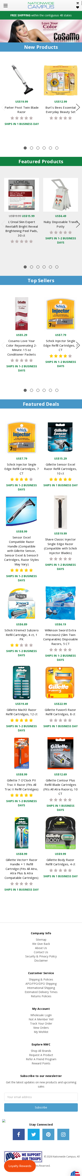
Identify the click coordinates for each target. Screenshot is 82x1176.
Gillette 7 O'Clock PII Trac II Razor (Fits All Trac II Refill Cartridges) (22, 784)
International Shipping (41, 988)
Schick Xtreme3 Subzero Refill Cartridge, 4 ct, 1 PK (22, 634)
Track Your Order (41, 1023)
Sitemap (41, 939)
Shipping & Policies (41, 979)
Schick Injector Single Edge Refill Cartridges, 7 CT (60, 345)
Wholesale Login (41, 1015)
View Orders (41, 1028)
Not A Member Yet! (41, 1019)
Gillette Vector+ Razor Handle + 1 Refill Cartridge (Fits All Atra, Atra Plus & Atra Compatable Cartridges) (22, 869)
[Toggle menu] (5, 5)
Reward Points (41, 1063)
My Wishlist (41, 1032)
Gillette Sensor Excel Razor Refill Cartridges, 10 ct (60, 468)
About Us (41, 948)
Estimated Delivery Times (41, 992)
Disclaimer (41, 960)
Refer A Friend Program (41, 1059)
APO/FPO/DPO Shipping (41, 983)
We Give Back (41, 944)
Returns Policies (41, 996)
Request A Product (41, 1055)
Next (78, 107)
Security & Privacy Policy (41, 956)
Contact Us (41, 952)
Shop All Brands (41, 1051)
